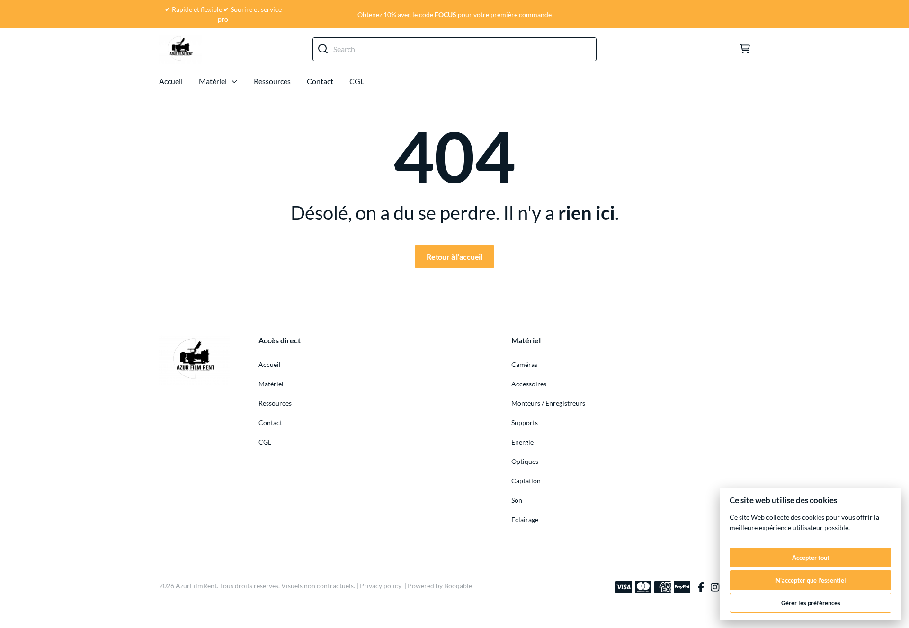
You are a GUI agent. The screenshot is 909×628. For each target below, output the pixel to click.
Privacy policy (380, 586)
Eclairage (524, 519)
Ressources (272, 81)
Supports (524, 423)
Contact (320, 81)
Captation (526, 481)
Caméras (524, 364)
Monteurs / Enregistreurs (548, 403)
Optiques (524, 461)
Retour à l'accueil (454, 256)
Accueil (171, 81)
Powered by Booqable (440, 586)
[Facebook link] (701, 587)
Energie (522, 442)
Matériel (213, 81)
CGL (356, 81)
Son (516, 500)
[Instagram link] (715, 587)
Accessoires (528, 384)
